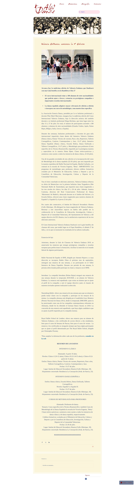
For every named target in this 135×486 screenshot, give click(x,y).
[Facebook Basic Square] (86, 479)
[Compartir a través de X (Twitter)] (45, 442)
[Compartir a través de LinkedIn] (49, 442)
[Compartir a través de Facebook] (42, 442)
